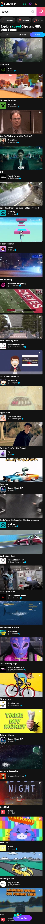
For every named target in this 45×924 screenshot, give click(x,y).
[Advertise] (30, 4)
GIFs (8, 35)
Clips (37, 35)
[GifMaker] (24, 4)
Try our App (23, 918)
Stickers (22, 35)
